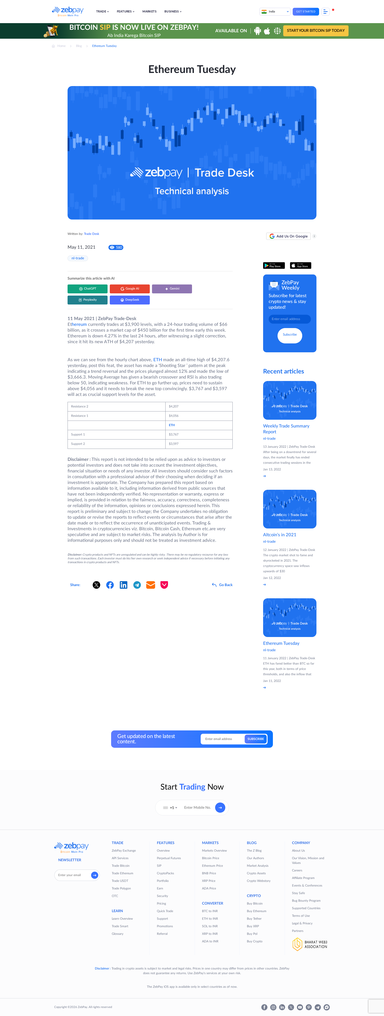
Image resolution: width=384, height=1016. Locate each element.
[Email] (151, 585)
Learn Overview (122, 918)
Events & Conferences (307, 885)
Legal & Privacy (302, 923)
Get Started (306, 11)
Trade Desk (91, 234)
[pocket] (164, 585)
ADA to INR (210, 941)
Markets (149, 11)
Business (171, 11)
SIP (159, 865)
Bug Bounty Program (306, 900)
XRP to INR (210, 933)
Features (124, 11)
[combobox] (170, 807)
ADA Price (209, 888)
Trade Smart (120, 926)
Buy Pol (252, 933)
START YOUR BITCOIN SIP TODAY (316, 30)
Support (162, 918)
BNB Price (209, 873)
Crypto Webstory (258, 881)
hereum (79, 324)
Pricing (161, 903)
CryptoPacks (165, 873)
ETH (157, 360)
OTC (115, 896)
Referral (162, 933)
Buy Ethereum (256, 911)
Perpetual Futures (169, 858)
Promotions (165, 926)
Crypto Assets (256, 873)
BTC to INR (210, 911)
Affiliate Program (303, 878)
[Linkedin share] (123, 585)
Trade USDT (120, 881)
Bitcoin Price (210, 858)
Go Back (226, 585)
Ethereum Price (212, 865)
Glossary (117, 933)
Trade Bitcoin (121, 865)
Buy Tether (254, 918)
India (272, 11)
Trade (101, 11)
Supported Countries (306, 908)
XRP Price (208, 881)
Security (162, 896)
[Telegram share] (137, 585)
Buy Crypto (254, 941)
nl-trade (78, 258)
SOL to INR (210, 926)
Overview (163, 850)
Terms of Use (301, 915)
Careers (297, 870)
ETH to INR (210, 918)
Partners (297, 931)
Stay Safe (298, 893)
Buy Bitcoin (255, 903)
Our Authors (255, 858)
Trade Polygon (121, 888)
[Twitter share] (96, 585)
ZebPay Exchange (124, 850)
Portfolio (163, 881)
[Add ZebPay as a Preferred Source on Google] (288, 236)
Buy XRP (253, 926)
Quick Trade (165, 911)
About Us (298, 850)
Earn (160, 888)
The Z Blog (254, 850)
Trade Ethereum (122, 873)
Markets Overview (214, 850)
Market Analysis (257, 865)
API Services (120, 858)
